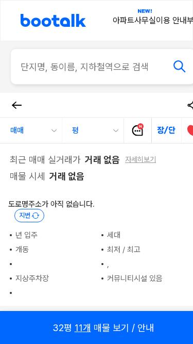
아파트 (123, 20)
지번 (24, 215)
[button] (31, 130)
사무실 (145, 20)
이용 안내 (171, 20)
